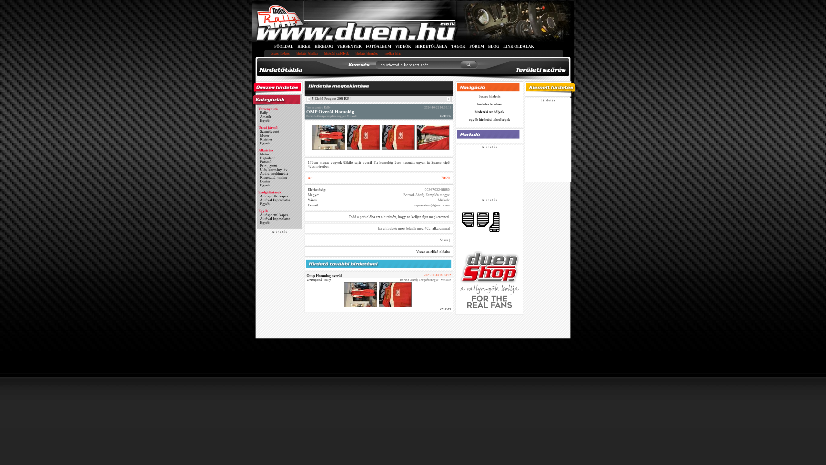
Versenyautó (268, 109)
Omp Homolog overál (324, 276)
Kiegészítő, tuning (273, 177)
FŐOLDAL (283, 46)
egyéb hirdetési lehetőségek (489, 119)
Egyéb (265, 120)
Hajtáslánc (267, 158)
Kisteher (266, 139)
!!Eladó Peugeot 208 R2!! (331, 98)
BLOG (493, 46)
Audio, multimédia (274, 173)
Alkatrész (265, 150)
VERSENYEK (349, 46)
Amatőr (265, 117)
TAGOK (458, 46)
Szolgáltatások (269, 192)
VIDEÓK (403, 46)
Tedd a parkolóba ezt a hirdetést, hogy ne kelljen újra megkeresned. (399, 217)
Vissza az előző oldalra (433, 251)
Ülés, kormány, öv (273, 169)
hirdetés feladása (307, 53)
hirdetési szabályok (336, 53)
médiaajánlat (393, 53)
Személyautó (269, 131)
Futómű (266, 162)
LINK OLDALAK (518, 46)
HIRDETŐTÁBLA (431, 46)
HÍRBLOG (324, 46)
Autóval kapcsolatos (275, 200)
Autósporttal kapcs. (274, 196)
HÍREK (303, 46)
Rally (264, 113)
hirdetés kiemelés (367, 53)
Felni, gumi (268, 166)
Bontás (265, 181)
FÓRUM (476, 46)
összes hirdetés (280, 53)
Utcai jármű (267, 127)
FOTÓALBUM (378, 46)
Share (444, 240)
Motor (264, 135)
